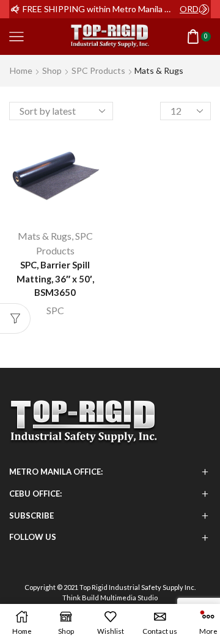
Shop (52, 70)
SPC (55, 310)
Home (21, 70)
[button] (15, 9)
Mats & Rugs (45, 236)
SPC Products (98, 70)
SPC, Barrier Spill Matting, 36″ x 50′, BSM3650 (55, 278)
